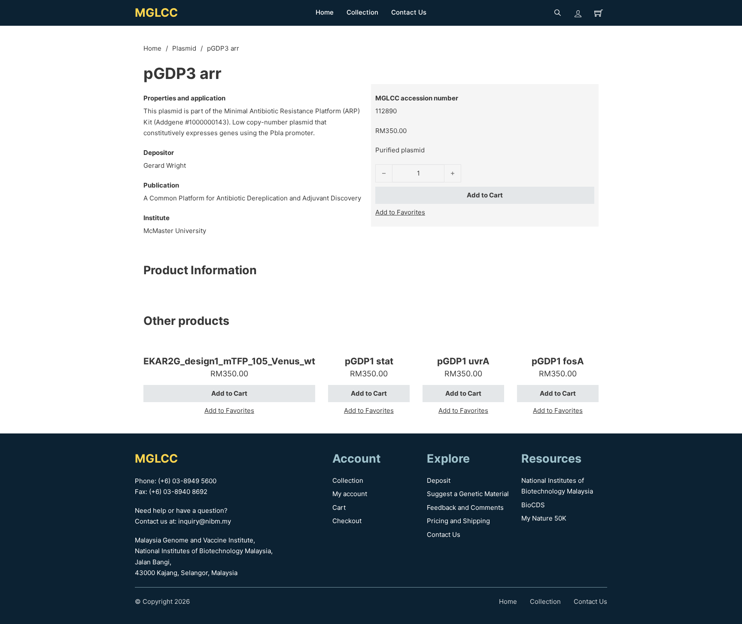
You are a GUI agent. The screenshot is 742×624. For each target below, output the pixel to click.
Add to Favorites (400, 212)
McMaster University (174, 231)
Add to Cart (485, 195)
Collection (362, 12)
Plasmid (184, 48)
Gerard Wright (164, 165)
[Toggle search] (557, 12)
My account (349, 494)
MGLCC (156, 13)
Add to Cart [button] (229, 393)
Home (325, 12)
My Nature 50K (543, 518)
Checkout (347, 521)
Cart (339, 507)
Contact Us (408, 12)
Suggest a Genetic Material (468, 494)
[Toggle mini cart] (598, 13)
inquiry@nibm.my (204, 521)
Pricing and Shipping (458, 521)
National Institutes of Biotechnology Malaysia (557, 486)
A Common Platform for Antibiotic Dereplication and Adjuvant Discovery (252, 198)
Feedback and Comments (465, 507)
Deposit (438, 480)
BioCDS (533, 505)
